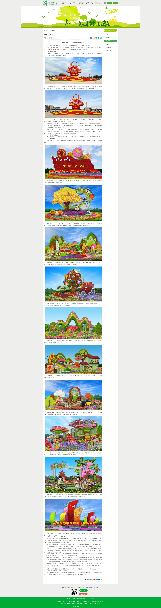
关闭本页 (82, 579)
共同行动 (75, 3)
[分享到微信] (101, 38)
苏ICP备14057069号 (96, 603)
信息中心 (68, 3)
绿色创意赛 (108, 47)
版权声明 (73, 598)
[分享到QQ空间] (93, 38)
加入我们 (92, 598)
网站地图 (68, 598)
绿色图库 (87, 3)
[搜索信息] (105, 3)
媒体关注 (108, 37)
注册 (115, 3)
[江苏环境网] (50, 5)
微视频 (81, 3)
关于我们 (97, 3)
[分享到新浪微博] (95, 38)
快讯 (107, 34)
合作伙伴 (87, 598)
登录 (109, 3)
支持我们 (83, 598)
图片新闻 (108, 40)
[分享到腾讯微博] (97, 38)
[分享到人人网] (99, 38)
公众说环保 (108, 44)
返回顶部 (87, 579)
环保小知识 (108, 50)
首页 (63, 3)
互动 (92, 3)
